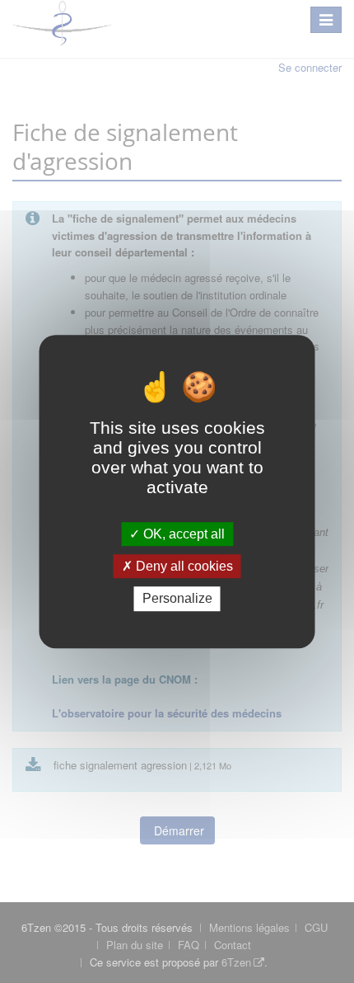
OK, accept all (182, 534)
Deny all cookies (183, 566)
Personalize (177, 599)
